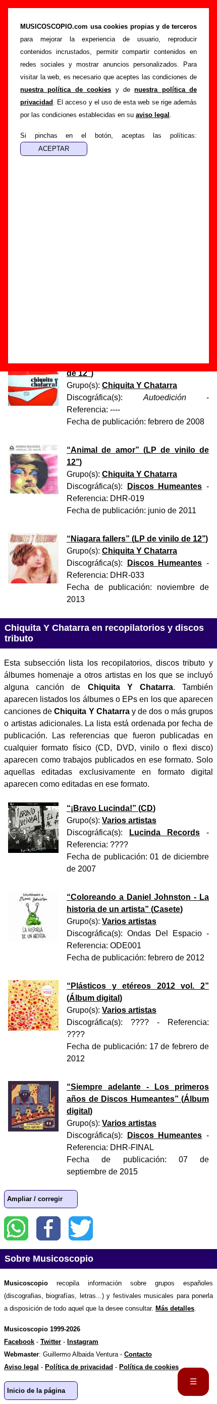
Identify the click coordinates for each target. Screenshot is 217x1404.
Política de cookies (149, 1367)
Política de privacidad (79, 1367)
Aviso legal (21, 1367)
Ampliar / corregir (35, 1199)
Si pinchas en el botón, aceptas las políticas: (108, 135)
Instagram (82, 1341)
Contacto (138, 1354)
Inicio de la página (36, 1390)
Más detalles (174, 1308)
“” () (137, 538)
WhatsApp (16, 1228)
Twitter (81, 1228)
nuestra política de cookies (65, 89)
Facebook (48, 1228)
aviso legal (153, 115)
